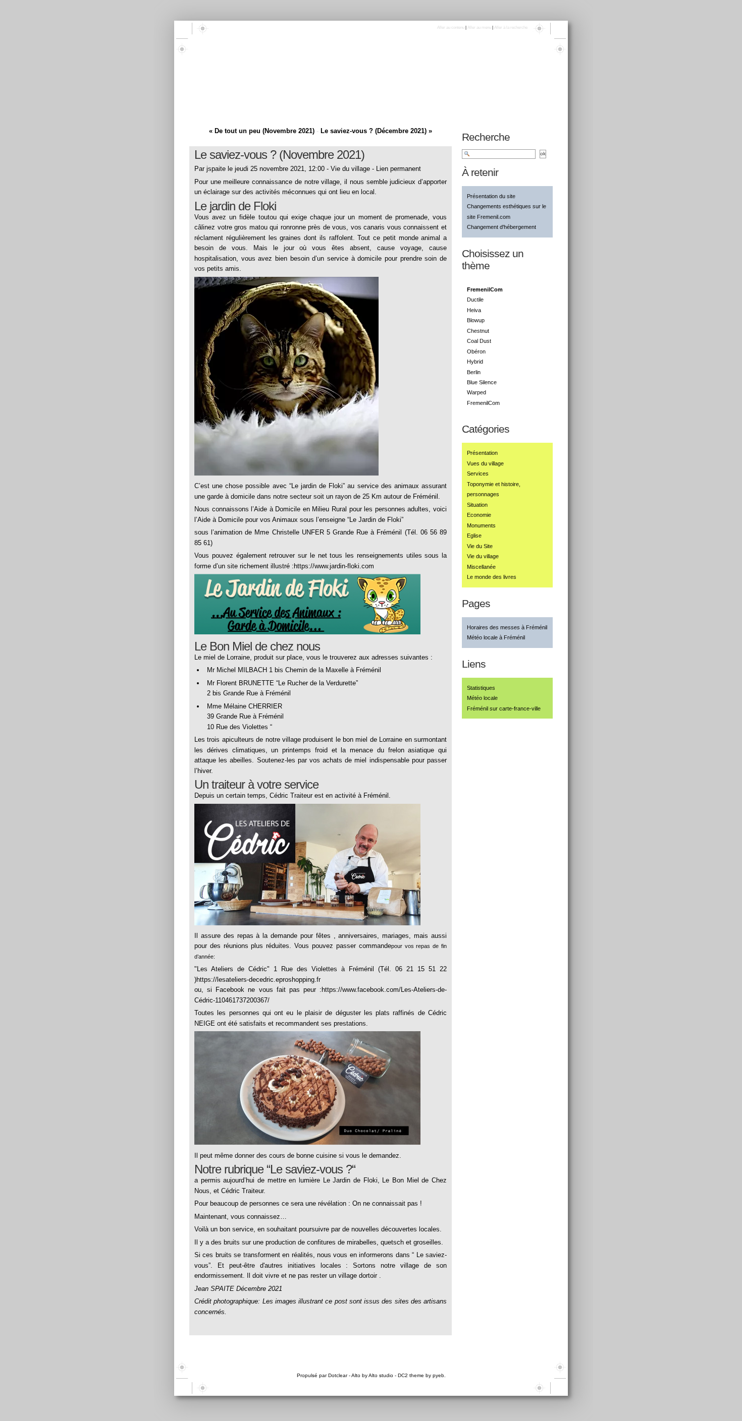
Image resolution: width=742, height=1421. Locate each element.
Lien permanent (398, 168)
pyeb (438, 1375)
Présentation (482, 453)
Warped (476, 392)
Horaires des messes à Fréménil (507, 627)
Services (478, 473)
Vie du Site (480, 546)
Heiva (474, 310)
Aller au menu (479, 27)
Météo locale (482, 698)
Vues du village (485, 463)
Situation (477, 505)
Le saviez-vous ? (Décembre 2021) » (376, 131)
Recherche (486, 137)
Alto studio (380, 1375)
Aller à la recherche (510, 27)
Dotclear (337, 1375)
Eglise (474, 535)
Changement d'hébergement (501, 227)
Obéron (476, 351)
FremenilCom (483, 403)
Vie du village (350, 168)
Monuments (481, 525)
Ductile (475, 300)
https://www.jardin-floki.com (334, 566)
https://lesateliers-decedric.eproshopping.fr (258, 979)
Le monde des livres (491, 577)
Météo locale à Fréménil (496, 637)
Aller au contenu (450, 27)
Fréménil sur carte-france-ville (504, 708)
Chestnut (478, 331)
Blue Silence (482, 382)
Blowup (476, 320)
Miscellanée (481, 567)
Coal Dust (479, 341)
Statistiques (481, 688)
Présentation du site (491, 196)
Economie (479, 515)
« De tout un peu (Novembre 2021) (261, 131)
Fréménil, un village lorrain (267, 89)
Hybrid (475, 362)
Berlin (474, 372)
